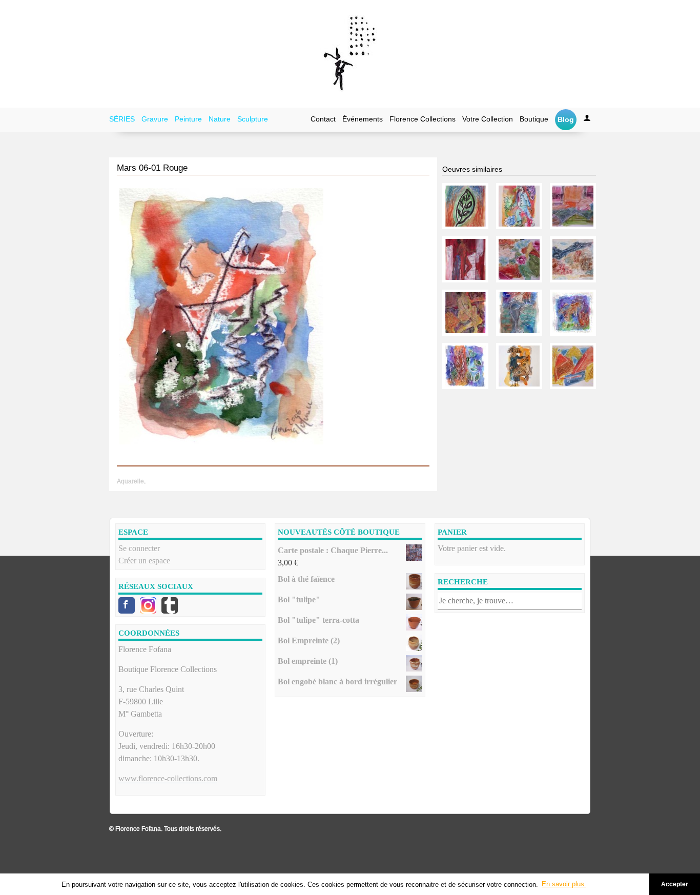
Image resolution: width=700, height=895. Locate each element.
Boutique (534, 119)
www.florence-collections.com (167, 778)
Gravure (154, 119)
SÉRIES (122, 119)
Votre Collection (487, 119)
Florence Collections (422, 119)
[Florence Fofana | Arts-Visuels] (350, 53)
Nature (220, 119)
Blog (566, 119)
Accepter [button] (674, 884)
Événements (362, 119)
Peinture (188, 119)
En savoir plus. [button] (564, 884)
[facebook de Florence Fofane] (126, 605)
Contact (323, 119)
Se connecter (139, 548)
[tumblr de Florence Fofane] (169, 605)
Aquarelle (130, 481)
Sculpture (252, 119)
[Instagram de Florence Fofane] (148, 605)
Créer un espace (144, 560)
